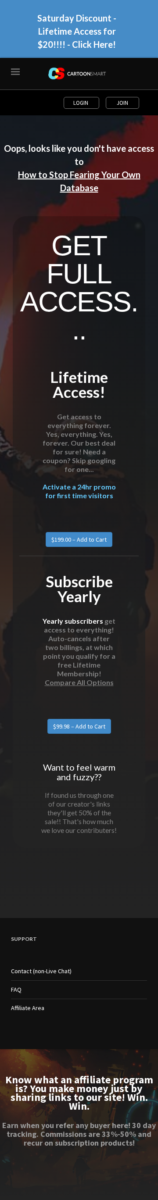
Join (122, 103)
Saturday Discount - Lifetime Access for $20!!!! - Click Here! (76, 27)
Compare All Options (79, 682)
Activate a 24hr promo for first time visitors (79, 487)
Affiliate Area (27, 1008)
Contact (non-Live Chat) (41, 971)
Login (81, 103)
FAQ (16, 989)
